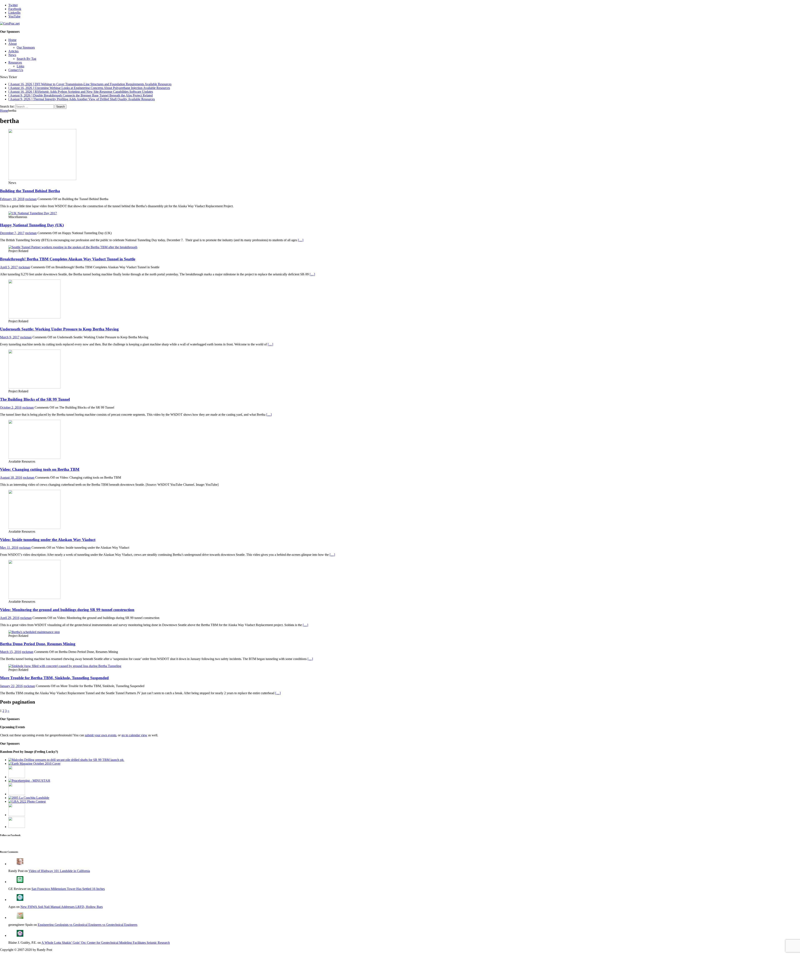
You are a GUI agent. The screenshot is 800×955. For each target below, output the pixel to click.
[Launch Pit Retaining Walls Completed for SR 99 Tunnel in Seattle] (66, 760)
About (12, 43)
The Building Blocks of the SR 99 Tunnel (35, 399)
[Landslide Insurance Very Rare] (28, 797)
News (12, 55)
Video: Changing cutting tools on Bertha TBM (39, 469)
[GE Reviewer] (20, 881)
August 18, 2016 (11, 477)
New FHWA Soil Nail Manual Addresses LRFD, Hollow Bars (61, 907)
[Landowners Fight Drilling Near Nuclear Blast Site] (16, 826)
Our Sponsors (26, 47)
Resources (15, 62)
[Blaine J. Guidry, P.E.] (20, 935)
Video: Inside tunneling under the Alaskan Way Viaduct (47, 539)
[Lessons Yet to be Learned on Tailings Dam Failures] (16, 815)
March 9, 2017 (9, 337)
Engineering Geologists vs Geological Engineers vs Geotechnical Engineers (87, 924)
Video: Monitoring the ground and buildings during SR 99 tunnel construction (67, 609)
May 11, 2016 (9, 547)
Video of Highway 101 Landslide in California (59, 871)
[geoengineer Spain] (20, 917)
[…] (300, 240)
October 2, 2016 (10, 407)
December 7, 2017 (12, 233)
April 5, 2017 (9, 267)
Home (12, 40)
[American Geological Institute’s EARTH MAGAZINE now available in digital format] (34, 763)
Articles (13, 51)
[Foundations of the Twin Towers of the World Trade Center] (16, 794)
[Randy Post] (20, 864)
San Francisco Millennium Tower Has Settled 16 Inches (68, 889)
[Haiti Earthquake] (29, 780)
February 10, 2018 (12, 199)
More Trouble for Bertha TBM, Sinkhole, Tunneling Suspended (54, 678)
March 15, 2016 (10, 652)
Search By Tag (26, 58)
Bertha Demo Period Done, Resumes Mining (37, 644)
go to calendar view (134, 735)
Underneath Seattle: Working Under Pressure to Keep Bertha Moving (59, 329)
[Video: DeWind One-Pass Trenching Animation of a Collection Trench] (16, 777)
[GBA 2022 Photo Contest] (27, 801)
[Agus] (20, 899)
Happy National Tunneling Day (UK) (32, 225)
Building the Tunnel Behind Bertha (30, 191)
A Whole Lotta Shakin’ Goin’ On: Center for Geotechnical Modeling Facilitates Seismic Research (105, 942)
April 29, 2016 (9, 618)
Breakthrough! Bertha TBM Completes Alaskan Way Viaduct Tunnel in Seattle (67, 259)
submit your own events (100, 735)
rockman (31, 199)
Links (20, 66)
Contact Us (15, 70)
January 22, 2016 (11, 686)
